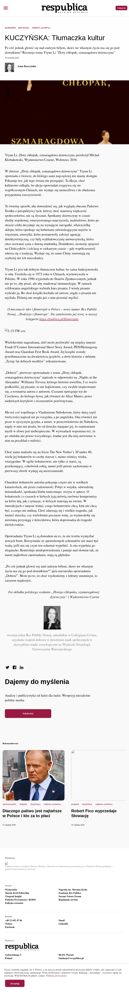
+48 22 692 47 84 (13, 920)
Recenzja (23, 27)
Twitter (8, 924)
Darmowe (10, 27)
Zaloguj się (121, 8)
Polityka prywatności (56, 975)
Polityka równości (14, 903)
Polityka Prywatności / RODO (20, 900)
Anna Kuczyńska (26, 66)
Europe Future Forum (70, 896)
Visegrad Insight (13, 896)
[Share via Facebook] (14, 667)
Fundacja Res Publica (70, 893)
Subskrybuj (28, 713)
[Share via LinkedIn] (21, 667)
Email (62, 920)
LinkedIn (63, 924)
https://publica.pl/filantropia (58, 319)
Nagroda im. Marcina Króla (73, 889)
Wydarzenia (11, 889)
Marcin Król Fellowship (17, 893)
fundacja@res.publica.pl (71, 958)
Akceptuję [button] (14, 983)
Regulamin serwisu (68, 900)
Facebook (10, 927)
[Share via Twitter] (7, 667)
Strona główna (41, 27)
